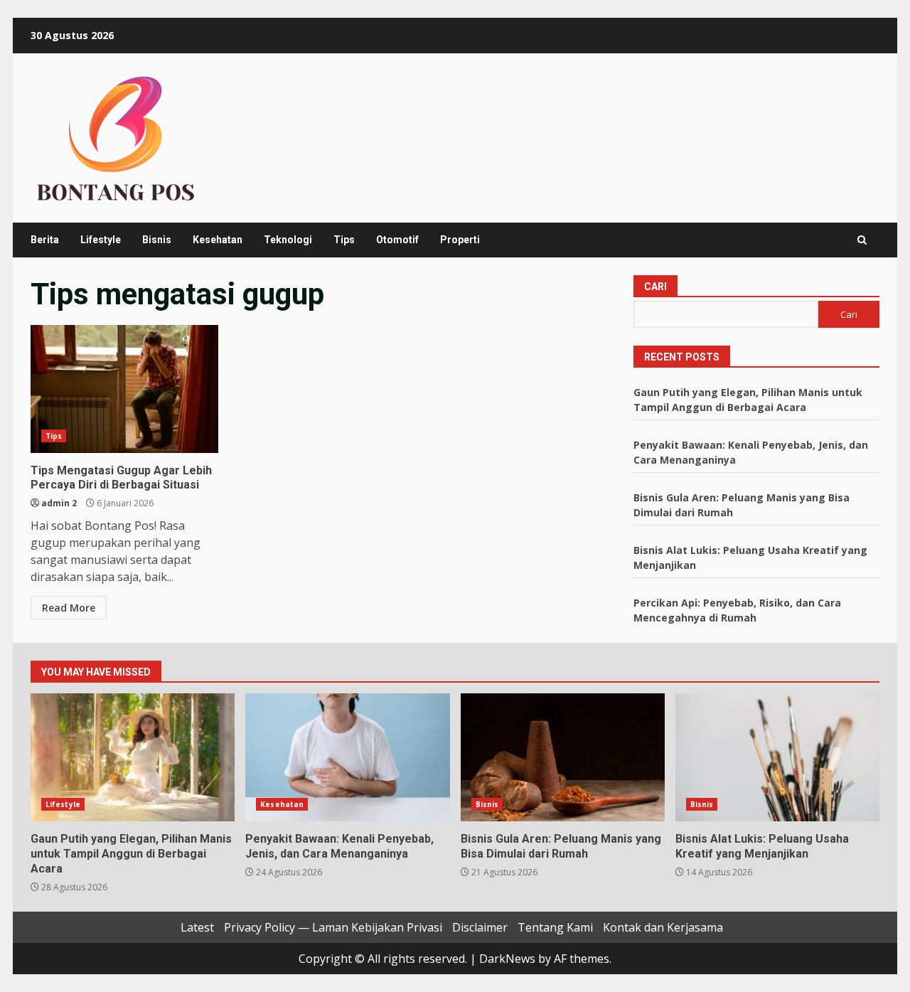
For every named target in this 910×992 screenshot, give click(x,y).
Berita (45, 239)
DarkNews (507, 958)
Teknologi (288, 239)
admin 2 (59, 503)
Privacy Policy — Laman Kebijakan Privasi (333, 927)
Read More (68, 607)
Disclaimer (480, 927)
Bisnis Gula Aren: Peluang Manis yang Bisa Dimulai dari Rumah (563, 757)
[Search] (862, 240)
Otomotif (397, 239)
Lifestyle (100, 239)
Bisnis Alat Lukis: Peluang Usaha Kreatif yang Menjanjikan (777, 757)
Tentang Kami (555, 927)
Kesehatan (217, 239)
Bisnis (156, 239)
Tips (344, 239)
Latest (197, 927)
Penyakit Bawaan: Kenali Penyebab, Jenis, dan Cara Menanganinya (347, 757)
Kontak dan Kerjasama (663, 927)
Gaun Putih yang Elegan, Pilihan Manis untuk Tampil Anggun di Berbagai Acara (133, 757)
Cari (655, 286)
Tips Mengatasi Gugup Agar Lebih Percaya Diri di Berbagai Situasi (124, 389)
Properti (460, 239)
